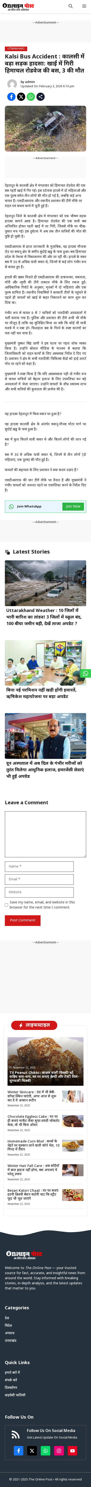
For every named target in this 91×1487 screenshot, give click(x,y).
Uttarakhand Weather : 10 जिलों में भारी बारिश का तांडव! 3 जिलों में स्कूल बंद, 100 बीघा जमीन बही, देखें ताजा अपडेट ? (44, 617)
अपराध (10, 1333)
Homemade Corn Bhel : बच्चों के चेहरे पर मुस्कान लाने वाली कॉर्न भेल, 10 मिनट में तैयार (33, 1145)
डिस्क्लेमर (11, 1388)
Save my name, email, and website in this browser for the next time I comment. (42, 905)
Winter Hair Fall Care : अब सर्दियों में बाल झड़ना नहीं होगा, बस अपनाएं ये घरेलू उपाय (33, 1170)
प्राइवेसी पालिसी (15, 1395)
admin (30, 82)
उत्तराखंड (11, 1341)
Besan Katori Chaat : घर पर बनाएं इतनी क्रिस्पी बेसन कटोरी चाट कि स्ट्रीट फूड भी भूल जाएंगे (33, 1195)
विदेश (8, 1326)
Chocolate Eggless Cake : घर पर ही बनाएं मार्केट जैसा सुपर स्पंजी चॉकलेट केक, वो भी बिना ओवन (33, 1121)
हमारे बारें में (12, 1373)
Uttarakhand (16, 48)
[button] (70, 6)
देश (7, 1318)
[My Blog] (18, 6)
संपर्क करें (11, 1380)
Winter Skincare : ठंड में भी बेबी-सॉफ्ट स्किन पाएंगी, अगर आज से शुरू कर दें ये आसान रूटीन (32, 1096)
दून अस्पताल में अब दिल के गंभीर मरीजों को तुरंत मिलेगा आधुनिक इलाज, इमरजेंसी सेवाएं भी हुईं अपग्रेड (45, 770)
